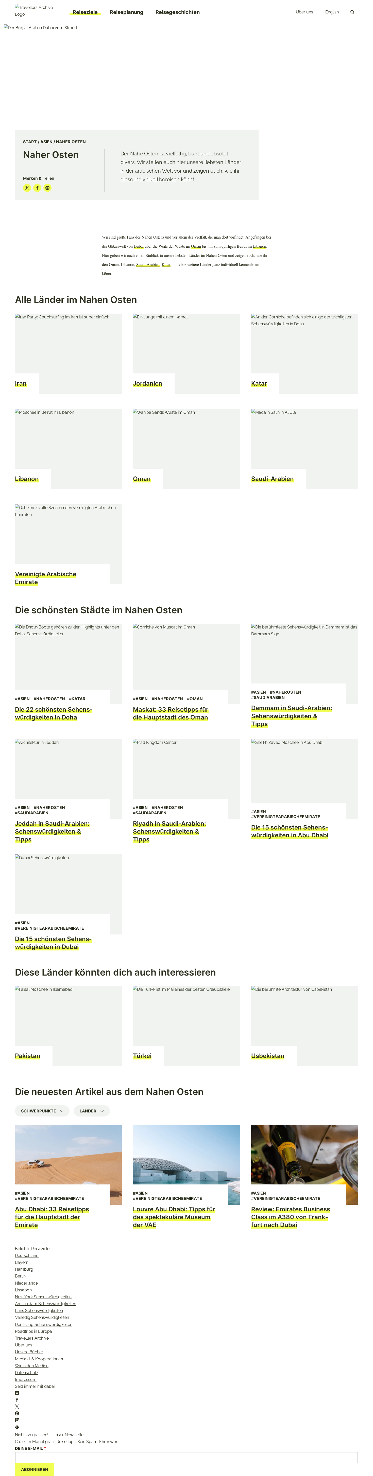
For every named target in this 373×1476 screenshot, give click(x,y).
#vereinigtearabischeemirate (285, 816)
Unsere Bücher (29, 1351)
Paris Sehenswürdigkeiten (39, 1310)
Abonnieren (34, 1469)
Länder (88, 1110)
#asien (22, 698)
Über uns (304, 12)
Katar (166, 264)
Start (30, 141)
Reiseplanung (126, 12)
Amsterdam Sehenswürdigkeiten (45, 1303)
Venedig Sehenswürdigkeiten (42, 1317)
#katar (77, 698)
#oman (195, 698)
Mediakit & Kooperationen (39, 1359)
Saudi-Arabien (148, 264)
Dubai (139, 246)
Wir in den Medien (31, 1365)
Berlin (20, 1276)
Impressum (26, 1379)
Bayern (21, 1262)
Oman (196, 246)
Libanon (259, 246)
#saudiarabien (268, 697)
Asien (46, 141)
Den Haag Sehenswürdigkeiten (43, 1324)
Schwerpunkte (38, 1110)
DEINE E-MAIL (30, 1448)
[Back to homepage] (38, 12)
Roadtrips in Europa (33, 1331)
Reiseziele (85, 12)
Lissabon (23, 1290)
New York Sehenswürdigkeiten (43, 1296)
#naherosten (49, 698)
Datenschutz (26, 1372)
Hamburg (24, 1269)
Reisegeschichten (178, 12)
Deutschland (27, 1255)
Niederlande (26, 1283)
